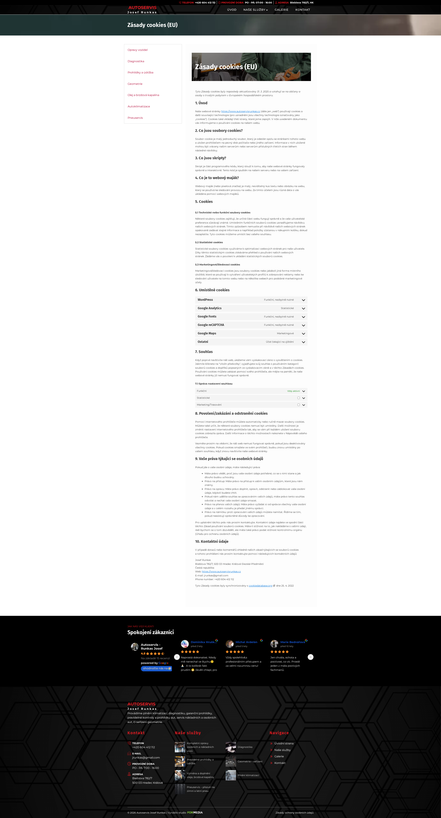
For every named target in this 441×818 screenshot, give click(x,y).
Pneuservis (135, 117)
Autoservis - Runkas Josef (151, 646)
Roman (285, 642)
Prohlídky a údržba (140, 72)
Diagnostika (136, 61)
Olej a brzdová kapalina (143, 95)
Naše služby (254, 10)
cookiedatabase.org (260, 585)
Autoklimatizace (139, 106)
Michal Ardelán (202, 642)
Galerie (282, 10)
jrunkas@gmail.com (146, 757)
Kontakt (302, 10)
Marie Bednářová (248, 642)
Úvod (232, 10)
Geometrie (135, 83)
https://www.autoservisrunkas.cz (240, 111)
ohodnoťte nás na (155, 668)
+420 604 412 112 (143, 747)
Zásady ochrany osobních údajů (295, 812)
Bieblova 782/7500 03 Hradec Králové (147, 780)
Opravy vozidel (138, 50)
